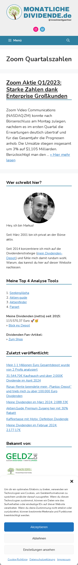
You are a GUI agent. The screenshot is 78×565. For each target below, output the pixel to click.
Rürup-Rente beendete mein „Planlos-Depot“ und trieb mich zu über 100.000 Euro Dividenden (39, 391)
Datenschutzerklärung (42, 559)
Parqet (14, 307)
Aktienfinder (18, 302)
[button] (72, 481)
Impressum (64, 559)
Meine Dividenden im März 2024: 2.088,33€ (37, 402)
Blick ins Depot (19, 325)
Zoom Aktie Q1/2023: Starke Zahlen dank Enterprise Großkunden (36, 89)
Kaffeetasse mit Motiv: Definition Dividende (37, 419)
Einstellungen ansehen (39, 550)
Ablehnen (39, 538)
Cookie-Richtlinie (17, 559)
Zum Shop (16, 339)
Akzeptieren (39, 527)
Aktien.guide (18, 298)
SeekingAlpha (19, 293)
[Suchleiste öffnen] (68, 40)
